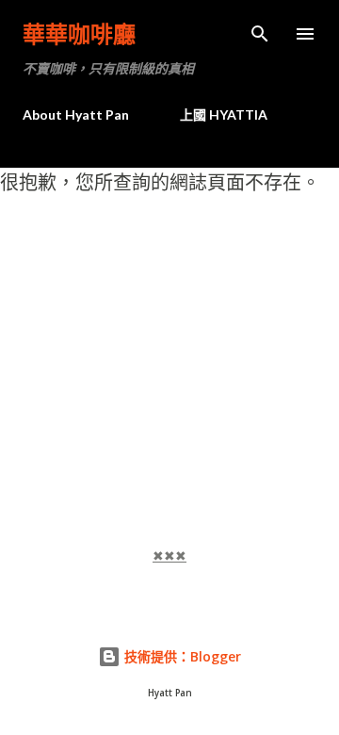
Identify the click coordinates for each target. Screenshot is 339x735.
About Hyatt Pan (76, 114)
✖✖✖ (169, 556)
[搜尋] (260, 34)
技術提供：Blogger (181, 656)
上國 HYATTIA (223, 114)
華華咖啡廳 (79, 33)
